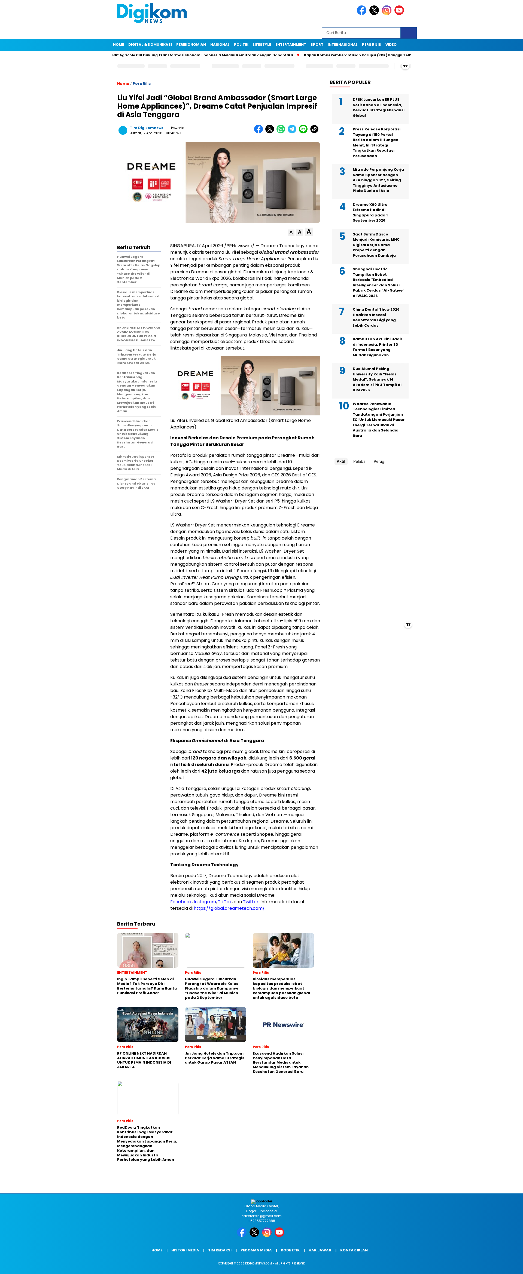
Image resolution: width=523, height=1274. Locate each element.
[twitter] (375, 14)
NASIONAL (220, 44)
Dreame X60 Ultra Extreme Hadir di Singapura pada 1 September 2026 (370, 212)
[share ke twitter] (270, 132)
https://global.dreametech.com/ (229, 908)
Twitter (251, 902)
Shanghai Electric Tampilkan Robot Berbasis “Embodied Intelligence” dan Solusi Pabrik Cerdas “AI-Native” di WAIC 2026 (379, 282)
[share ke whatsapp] (282, 132)
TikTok (225, 902)
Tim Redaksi (220, 1250)
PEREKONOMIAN (191, 44)
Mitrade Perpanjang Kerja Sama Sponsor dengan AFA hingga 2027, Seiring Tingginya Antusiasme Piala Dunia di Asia (378, 180)
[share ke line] (304, 132)
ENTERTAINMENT (290, 44)
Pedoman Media (256, 1250)
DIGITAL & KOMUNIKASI (150, 44)
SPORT (317, 44)
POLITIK (241, 44)
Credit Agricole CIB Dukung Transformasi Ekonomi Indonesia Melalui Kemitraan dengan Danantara (170, 55)
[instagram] (387, 14)
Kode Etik (290, 1250)
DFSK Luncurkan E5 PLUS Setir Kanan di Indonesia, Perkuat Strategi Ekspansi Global (379, 107)
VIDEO (391, 44)
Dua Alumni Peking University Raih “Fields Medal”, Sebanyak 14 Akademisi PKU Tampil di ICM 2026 (377, 379)
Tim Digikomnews (146, 127)
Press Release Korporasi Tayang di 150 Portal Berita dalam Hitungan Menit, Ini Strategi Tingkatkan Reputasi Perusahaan (376, 142)
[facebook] (362, 14)
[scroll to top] (502, 1265)
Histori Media (185, 1250)
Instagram (205, 902)
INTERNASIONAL (343, 44)
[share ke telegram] (293, 132)
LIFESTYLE (262, 44)
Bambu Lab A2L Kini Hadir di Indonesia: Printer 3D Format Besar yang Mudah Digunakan (377, 347)
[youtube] (400, 14)
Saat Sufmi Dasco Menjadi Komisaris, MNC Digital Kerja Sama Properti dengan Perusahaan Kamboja (376, 245)
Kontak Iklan (354, 1250)
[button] (291, 232)
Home (118, 44)
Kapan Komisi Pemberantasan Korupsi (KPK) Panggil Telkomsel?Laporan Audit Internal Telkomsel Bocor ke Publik (380, 55)
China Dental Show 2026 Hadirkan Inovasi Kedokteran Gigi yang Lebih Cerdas (376, 317)
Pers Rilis (371, 44)
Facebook (181, 902)
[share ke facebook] (259, 132)
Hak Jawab (320, 1250)
